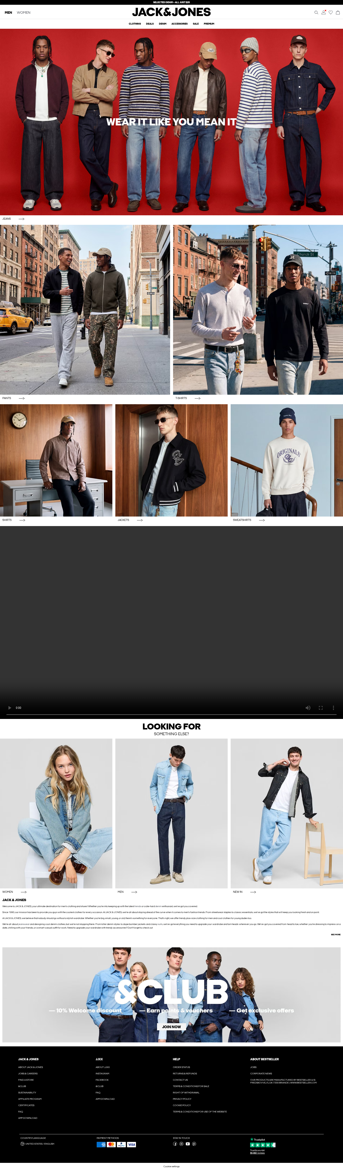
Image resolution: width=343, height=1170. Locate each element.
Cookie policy (182, 1105)
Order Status (181, 1067)
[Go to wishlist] (331, 13)
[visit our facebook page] (175, 1145)
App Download (27, 1118)
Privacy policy (182, 1099)
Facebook (102, 1080)
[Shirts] (56, 460)
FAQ (20, 1111)
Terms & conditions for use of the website (200, 1111)
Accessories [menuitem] (180, 23)
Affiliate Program (29, 1099)
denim (158, 906)
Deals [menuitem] (150, 23)
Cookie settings (171, 1166)
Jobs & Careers (28, 1073)
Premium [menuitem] (209, 23)
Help (176, 1059)
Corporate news (261, 1073)
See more (336, 934)
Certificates (26, 1105)
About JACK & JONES (30, 1067)
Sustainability (27, 1092)
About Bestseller (264, 1059)
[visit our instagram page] (181, 1145)
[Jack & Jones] (171, 15)
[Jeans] (171, 122)
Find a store (26, 1080)
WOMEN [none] (23, 13)
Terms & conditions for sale (191, 1086)
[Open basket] (338, 13)
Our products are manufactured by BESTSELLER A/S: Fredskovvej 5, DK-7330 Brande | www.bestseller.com (283, 1081)
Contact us (180, 1080)
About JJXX (103, 1067)
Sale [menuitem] (196, 23)
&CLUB (22, 1086)
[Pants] (85, 310)
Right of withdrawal (186, 1092)
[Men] (171, 813)
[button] (57, 1144)
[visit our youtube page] (188, 1145)
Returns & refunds (185, 1073)
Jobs (253, 1067)
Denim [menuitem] (162, 23)
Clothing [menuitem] (135, 23)
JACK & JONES (28, 1059)
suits (160, 924)
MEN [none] (8, 13)
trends (138, 906)
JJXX (99, 1059)
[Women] (56, 813)
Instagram (102, 1073)
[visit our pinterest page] (194, 1145)
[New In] (287, 813)
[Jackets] (171, 460)
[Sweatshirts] (287, 460)
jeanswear (24, 924)
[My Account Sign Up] (171, 994)
